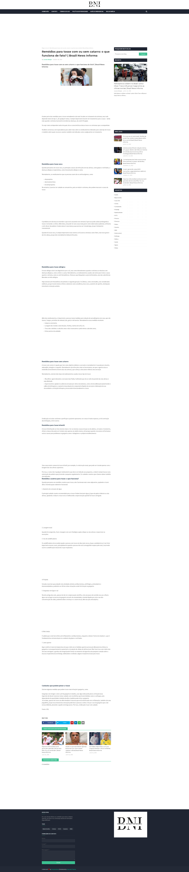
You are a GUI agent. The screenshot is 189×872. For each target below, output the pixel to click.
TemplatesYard (55, 869)
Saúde (116, 242)
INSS (116, 230)
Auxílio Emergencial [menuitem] (97, 11)
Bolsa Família (118, 197)
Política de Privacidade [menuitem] (80, 11)
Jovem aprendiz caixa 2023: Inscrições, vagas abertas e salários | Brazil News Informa (134, 171)
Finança (117, 218)
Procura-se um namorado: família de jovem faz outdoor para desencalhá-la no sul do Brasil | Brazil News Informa (134, 139)
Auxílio (116, 194)
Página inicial (45, 48)
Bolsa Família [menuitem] (110, 11)
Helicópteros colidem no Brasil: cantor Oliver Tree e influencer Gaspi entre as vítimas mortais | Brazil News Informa (129, 86)
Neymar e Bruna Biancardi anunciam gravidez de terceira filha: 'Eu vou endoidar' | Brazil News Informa (51, 749)
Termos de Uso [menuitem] (65, 11)
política (116, 239)
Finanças (117, 221)
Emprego (117, 209)
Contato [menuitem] (54, 11)
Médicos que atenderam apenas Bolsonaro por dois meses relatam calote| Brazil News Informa (76, 749)
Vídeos (116, 248)
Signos (116, 245)
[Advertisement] (94, 30)
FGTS (116, 215)
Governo (117, 227)
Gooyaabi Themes (71, 869)
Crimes (116, 203)
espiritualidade (118, 212)
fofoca (116, 224)
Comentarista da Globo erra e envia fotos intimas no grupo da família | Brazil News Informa (134, 161)
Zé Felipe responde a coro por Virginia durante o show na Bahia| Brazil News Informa (99, 748)
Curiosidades (118, 206)
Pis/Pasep (117, 236)
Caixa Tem (117, 200)
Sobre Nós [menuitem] (45, 11)
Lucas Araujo (48, 59)
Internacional (118, 233)
